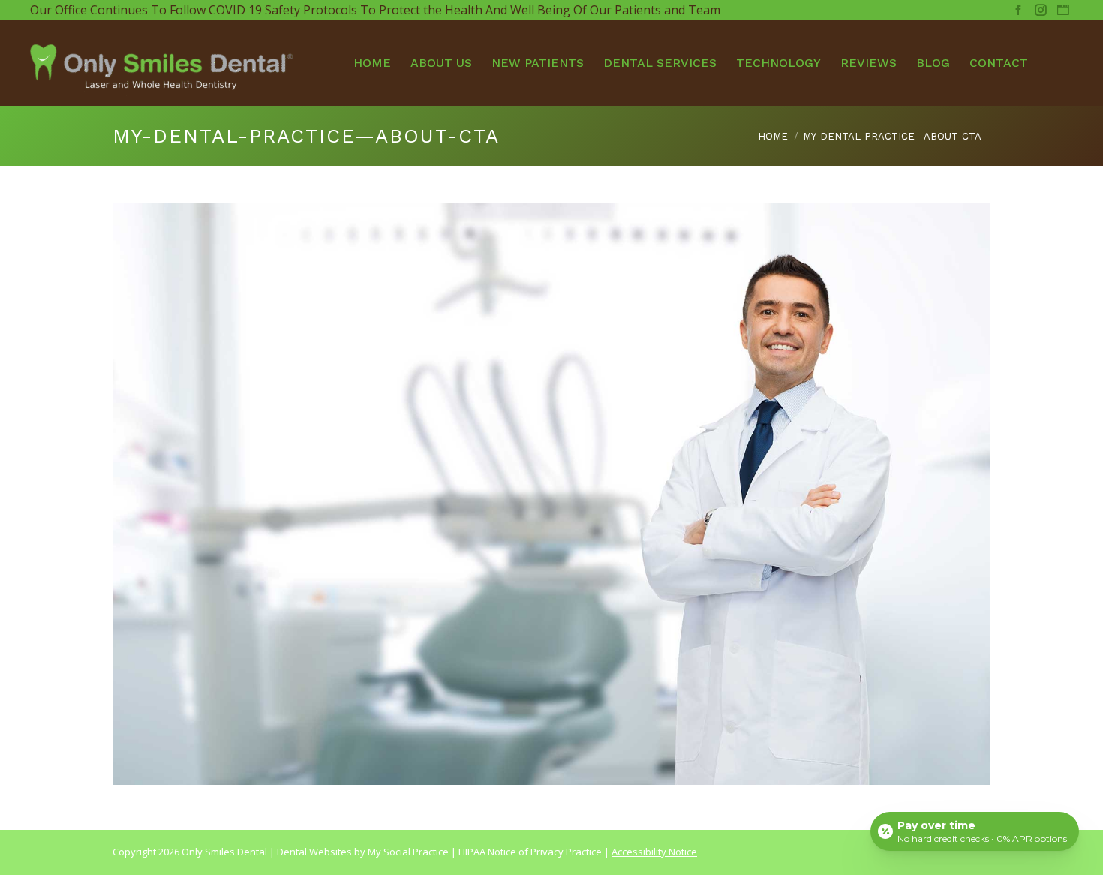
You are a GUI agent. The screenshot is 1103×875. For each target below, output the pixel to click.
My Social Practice (407, 851)
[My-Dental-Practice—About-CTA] (551, 494)
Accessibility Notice (654, 851)
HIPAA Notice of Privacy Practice (530, 851)
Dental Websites (314, 851)
